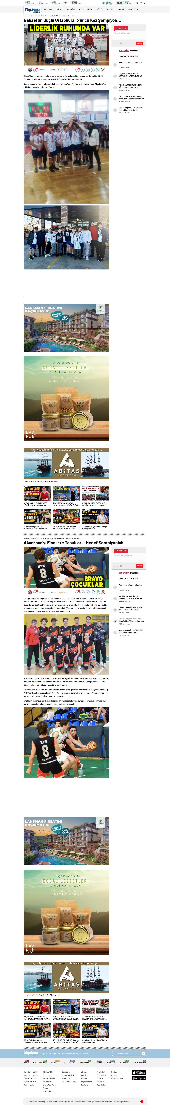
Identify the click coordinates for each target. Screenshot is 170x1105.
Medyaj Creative (49, 1078)
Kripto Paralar (140, 1062)
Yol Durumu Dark (30, 1082)
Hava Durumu (69, 1062)
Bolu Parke (47, 1091)
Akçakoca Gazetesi (30, 16)
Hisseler (98, 1062)
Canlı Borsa (66, 1072)
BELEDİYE (71, 9)
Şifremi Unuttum (117, 1078)
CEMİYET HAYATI (86, 9)
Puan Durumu (85, 1062)
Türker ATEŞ (47, 1072)
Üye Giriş (114, 1072)
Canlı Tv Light (29, 1085)
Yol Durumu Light (30, 1078)
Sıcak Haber (101, 1085)
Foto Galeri (101, 1072)
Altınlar (84, 1072)
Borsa (26, 1062)
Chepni (45, 1088)
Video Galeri (101, 1075)
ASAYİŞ (59, 9)
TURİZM (120, 9)
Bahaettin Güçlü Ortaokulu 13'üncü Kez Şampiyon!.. (42, 481)
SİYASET (110, 9)
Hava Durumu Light (31, 1072)
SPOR (40, 16)
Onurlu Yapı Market (50, 1085)
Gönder (139, 43)
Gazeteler (55, 1062)
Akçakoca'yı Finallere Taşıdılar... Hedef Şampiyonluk (42, 995)
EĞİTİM (99, 9)
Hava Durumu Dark (31, 1075)
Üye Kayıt (114, 1075)
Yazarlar (100, 1078)
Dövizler (84, 1075)
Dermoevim (47, 1075)
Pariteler (111, 1062)
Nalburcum (47, 1082)
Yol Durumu (124, 1062)
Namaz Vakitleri (40, 1062)
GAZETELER (133, 9)
